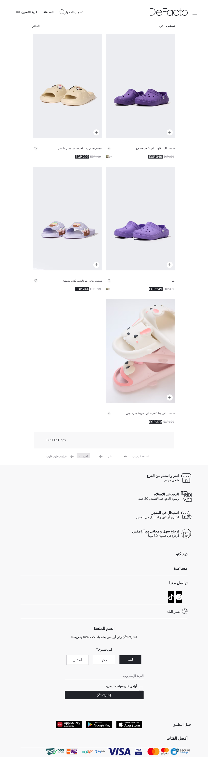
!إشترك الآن (104, 695)
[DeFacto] (169, 12)
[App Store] (129, 724)
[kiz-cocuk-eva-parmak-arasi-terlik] (140, 86)
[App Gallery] (69, 724)
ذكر (104, 660)
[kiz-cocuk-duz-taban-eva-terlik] (67, 219)
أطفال (77, 660)
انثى (130, 659)
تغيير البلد (174, 611)
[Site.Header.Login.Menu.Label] (195, 12)
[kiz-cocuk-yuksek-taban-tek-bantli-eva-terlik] (67, 86)
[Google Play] (99, 724)
